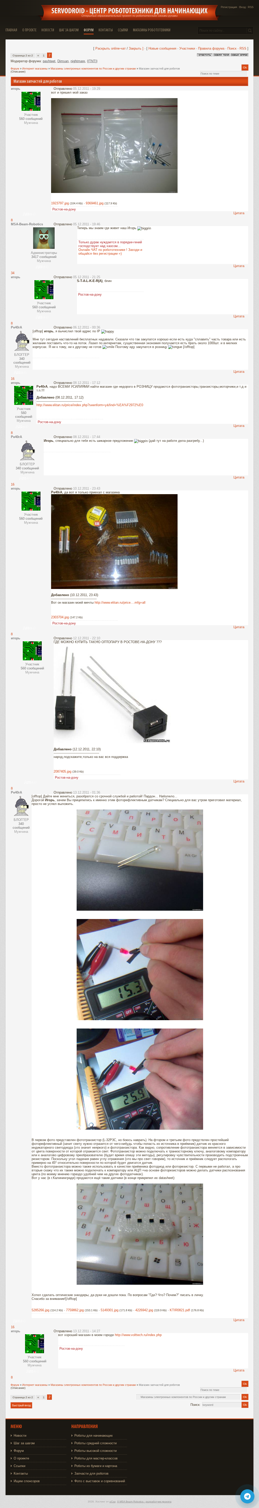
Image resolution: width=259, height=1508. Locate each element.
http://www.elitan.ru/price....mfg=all (120, 602)
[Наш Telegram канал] (247, 1496)
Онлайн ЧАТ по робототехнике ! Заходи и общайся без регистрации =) (110, 251)
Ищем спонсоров (27, 1481)
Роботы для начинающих (93, 1435)
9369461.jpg (94, 203)
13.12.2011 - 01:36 (86, 792)
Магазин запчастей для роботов (159, 68)
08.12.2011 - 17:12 (86, 383)
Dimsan (63, 61)
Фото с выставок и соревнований (99, 1481)
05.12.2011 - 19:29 (86, 89)
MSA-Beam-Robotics (27, 224)
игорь (15, 89)
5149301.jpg (109, 1310)
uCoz (113, 1501)
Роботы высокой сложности (95, 1451)
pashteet (49, 61)
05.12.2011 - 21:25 (86, 277)
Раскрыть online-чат (111, 48)
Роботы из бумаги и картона (95, 1466)
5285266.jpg (40, 1310)
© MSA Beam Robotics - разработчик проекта (144, 1501)
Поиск (231, 48)
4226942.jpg (144, 1310)
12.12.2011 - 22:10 (86, 638)
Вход (242, 7)
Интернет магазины (35, 68)
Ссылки (19, 1466)
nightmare (78, 61)
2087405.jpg (62, 771)
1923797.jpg (60, 203)
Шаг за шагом (24, 1443)
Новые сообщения (162, 48)
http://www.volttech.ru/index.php (138, 1335)
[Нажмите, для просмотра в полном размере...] (114, 192)
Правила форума (211, 48)
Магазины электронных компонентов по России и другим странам (93, 68)
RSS (250, 7)
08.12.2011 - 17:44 (86, 437)
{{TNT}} (92, 61)
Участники (187, 48)
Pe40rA (16, 327)
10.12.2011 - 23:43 (86, 488)
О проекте (21, 1458)
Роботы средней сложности (95, 1443)
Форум (15, 68)
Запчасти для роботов (91, 1473)
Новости (20, 1435)
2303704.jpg (60, 617)
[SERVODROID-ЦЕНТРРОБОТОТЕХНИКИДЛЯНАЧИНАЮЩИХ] (129, 11)
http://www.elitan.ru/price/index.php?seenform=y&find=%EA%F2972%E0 (89, 405)
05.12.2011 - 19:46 (86, 224)
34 (12, 273)
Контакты (21, 1473)
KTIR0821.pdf (180, 1310)
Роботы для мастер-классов (96, 1458)
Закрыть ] (136, 48)
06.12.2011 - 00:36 (86, 327)
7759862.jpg (75, 1310)
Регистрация (229, 7)
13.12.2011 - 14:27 (86, 1331)
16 (12, 379)
